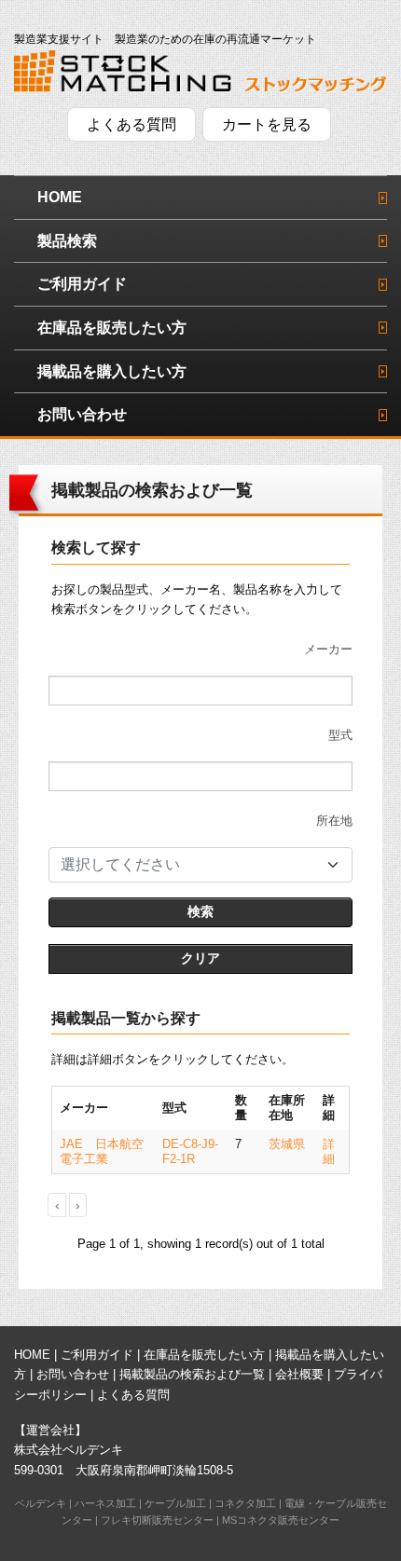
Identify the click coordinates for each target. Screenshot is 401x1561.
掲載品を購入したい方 (112, 371)
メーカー (328, 649)
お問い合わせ (82, 414)
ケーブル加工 (175, 1503)
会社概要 (299, 1374)
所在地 (334, 821)
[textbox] (189, 865)
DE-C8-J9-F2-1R (190, 1151)
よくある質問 (131, 124)
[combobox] (200, 865)
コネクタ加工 (245, 1503)
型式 (340, 735)
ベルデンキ (40, 1503)
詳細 (329, 1151)
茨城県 (287, 1144)
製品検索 (67, 241)
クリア (200, 958)
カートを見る (266, 124)
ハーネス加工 (105, 1503)
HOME (59, 197)
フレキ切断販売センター (157, 1520)
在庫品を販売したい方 (112, 327)
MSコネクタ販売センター (280, 1520)
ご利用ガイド (82, 284)
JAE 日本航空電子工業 (102, 1151)
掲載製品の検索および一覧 (192, 1374)
